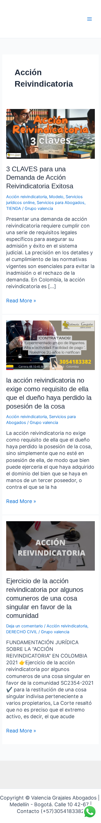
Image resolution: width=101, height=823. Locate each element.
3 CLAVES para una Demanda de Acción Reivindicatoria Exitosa (39, 177)
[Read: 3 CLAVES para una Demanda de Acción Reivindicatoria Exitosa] (50, 133)
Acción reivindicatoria (26, 196)
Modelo (56, 196)
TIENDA (13, 208)
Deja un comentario (24, 625)
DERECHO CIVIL (21, 631)
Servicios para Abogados (60, 202)
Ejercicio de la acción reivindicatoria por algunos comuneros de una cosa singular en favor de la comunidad (44, 598)
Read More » (21, 300)
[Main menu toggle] (89, 19)
